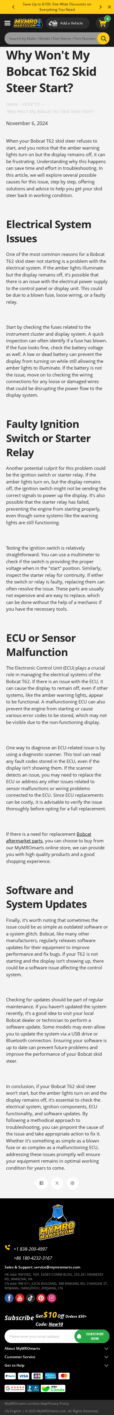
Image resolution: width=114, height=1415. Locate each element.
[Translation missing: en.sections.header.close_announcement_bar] (109, 7)
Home (12, 104)
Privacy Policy (58, 1403)
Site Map (40, 1403)
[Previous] (14, 7)
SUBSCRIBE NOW (95, 1336)
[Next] (100, 7)
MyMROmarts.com (19, 1403)
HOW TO (31, 104)
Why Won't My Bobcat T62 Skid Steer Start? (50, 111)
